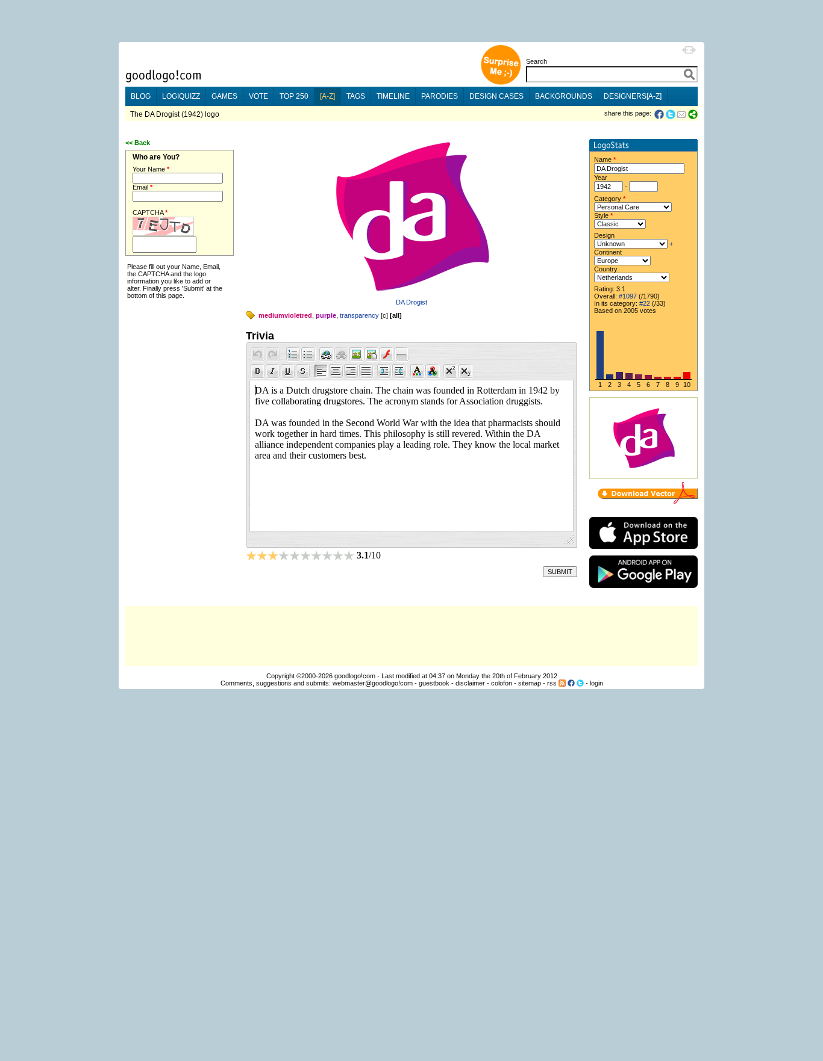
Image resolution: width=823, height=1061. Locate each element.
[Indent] (384, 371)
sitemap (529, 683)
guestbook (434, 683)
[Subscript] (465, 371)
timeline (393, 96)
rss (552, 683)
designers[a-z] (633, 96)
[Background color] (432, 371)
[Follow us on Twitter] (580, 683)
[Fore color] (417, 371)
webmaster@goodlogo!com (373, 683)
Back (142, 142)
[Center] (336, 371)
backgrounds (563, 96)
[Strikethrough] (303, 371)
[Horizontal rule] (402, 354)
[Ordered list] (293, 354)
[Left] (321, 371)
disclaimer (470, 683)
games (224, 96)
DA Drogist (411, 302)
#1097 (628, 296)
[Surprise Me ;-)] (500, 83)
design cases (496, 96)
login (596, 683)
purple (326, 315)
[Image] (372, 354)
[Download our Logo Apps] (643, 551)
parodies (439, 96)
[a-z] (327, 96)
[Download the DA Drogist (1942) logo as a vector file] (648, 501)
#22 (644, 303)
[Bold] (258, 371)
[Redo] (273, 354)
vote (258, 96)
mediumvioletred (285, 315)
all (395, 315)
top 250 (294, 96)
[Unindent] (399, 371)
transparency (359, 315)
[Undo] (258, 354)
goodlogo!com (354, 675)
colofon (501, 683)
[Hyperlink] (326, 354)
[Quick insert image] (356, 354)
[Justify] (366, 371)
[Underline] (288, 371)
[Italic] (273, 371)
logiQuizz (181, 96)
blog (141, 96)
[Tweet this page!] (671, 114)
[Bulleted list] (308, 354)
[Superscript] (450, 371)
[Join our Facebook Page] (571, 683)
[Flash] (387, 354)
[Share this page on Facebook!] (660, 114)
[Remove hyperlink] (341, 354)
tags (355, 96)
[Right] (351, 371)
